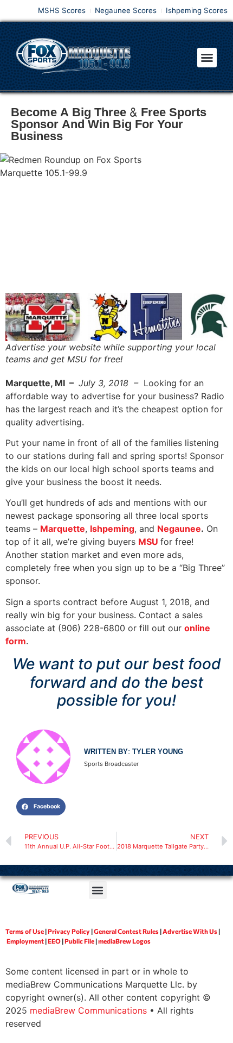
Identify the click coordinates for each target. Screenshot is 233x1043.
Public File (79, 941)
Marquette (62, 528)
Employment (25, 941)
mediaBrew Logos (124, 941)
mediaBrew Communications (88, 1010)
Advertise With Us (190, 931)
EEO (54, 941)
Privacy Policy (69, 931)
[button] (207, 57)
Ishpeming (112, 528)
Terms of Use (24, 931)
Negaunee (179, 528)
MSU (148, 541)
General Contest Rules (126, 931)
